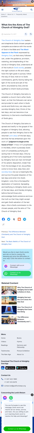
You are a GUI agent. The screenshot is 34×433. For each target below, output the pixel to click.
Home (3, 14)
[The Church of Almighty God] (17, 10)
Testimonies (5, 351)
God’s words (19, 68)
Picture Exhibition (23, 351)
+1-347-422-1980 (10, 379)
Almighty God (7, 55)
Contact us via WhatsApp (17, 429)
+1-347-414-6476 (10, 382)
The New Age (6, 354)
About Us (10, 14)
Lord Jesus (13, 136)
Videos (3, 341)
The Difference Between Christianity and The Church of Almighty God (16, 234)
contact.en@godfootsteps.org (15, 386)
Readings (4, 345)
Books (19, 338)
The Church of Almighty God (13, 40)
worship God (7, 172)
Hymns (19, 341)
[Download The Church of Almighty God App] (2, 368)
